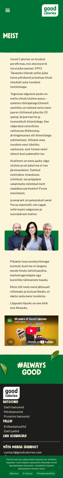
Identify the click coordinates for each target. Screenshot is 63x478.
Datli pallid (11, 431)
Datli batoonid (14, 407)
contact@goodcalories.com (23, 452)
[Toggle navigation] (7, 10)
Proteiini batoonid (17, 416)
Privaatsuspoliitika (46, 473)
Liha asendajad (15, 436)
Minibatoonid (13, 411)
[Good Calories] (11, 392)
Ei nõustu (27, 473)
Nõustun (14, 473)
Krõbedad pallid (15, 426)
